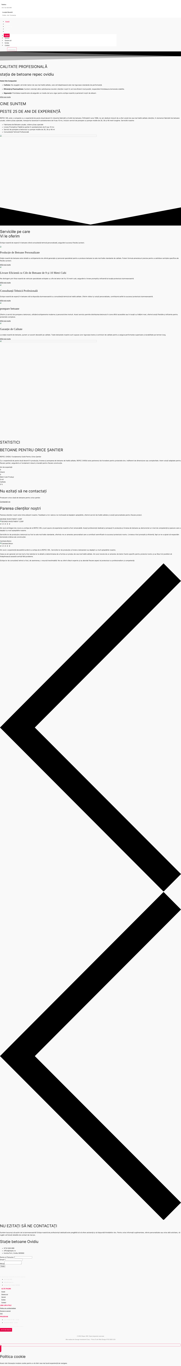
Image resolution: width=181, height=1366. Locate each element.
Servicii (7, 24)
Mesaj (2, 1264)
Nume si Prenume (7, 1257)
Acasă (7, 21)
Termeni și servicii (5, 1311)
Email (2, 1260)
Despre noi (8, 26)
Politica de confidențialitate (8, 1308)
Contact (7, 31)
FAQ (1, 1313)
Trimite (3, 1266)
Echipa (7, 29)
